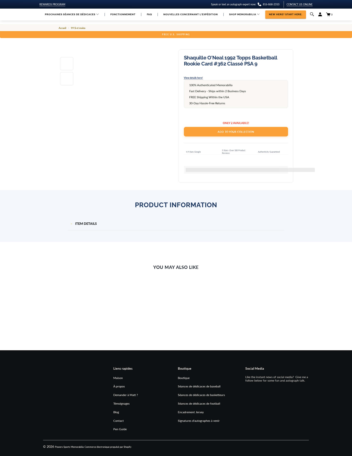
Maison (118, 378)
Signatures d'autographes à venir (199, 420)
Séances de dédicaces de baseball (199, 386)
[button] (72, 14)
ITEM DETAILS (86, 224)
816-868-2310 (271, 4)
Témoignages (121, 403)
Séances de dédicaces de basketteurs (201, 395)
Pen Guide (120, 429)
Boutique (184, 378)
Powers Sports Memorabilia (69, 446)
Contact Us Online (300, 4)
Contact (118, 420)
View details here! (193, 77)
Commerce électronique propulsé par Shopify (108, 446)
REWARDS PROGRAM (52, 4)
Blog (116, 412)
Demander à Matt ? (125, 395)
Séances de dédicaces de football (199, 403)
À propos (119, 386)
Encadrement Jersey (191, 412)
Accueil (62, 28)
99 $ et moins (78, 28)
